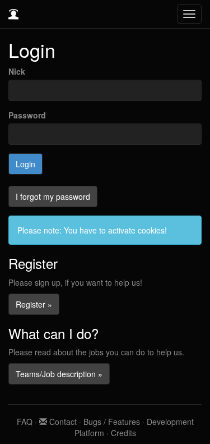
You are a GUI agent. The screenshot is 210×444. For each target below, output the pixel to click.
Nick (16, 71)
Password (27, 115)
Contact (62, 421)
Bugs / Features (111, 421)
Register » (34, 304)
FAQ (24, 421)
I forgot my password (53, 196)
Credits (123, 432)
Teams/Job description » (59, 373)
